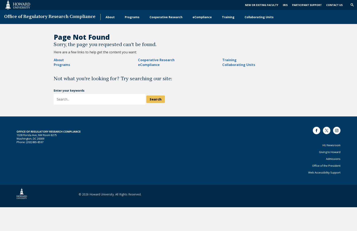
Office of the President (326, 166)
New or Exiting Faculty (261, 5)
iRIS (285, 5)
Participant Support (307, 5)
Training (228, 17)
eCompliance (202, 17)
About (110, 17)
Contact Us (334, 5)
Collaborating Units (259, 17)
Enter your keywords (69, 90)
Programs (132, 17)
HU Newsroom (331, 145)
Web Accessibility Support (324, 172)
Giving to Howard (329, 152)
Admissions (333, 159)
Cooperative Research (166, 17)
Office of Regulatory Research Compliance (49, 17)
